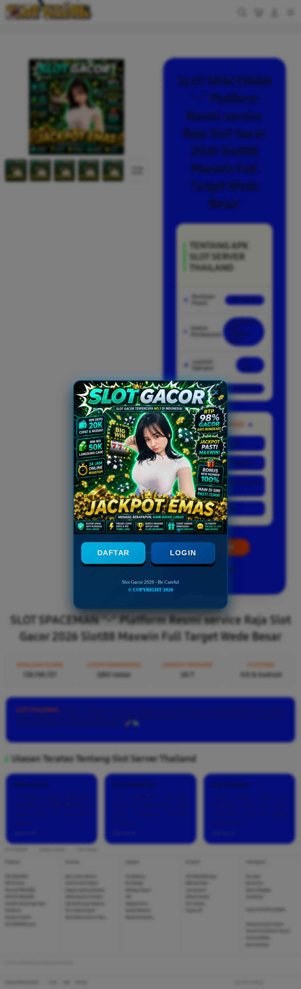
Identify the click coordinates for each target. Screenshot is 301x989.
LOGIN (183, 553)
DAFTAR (113, 553)
